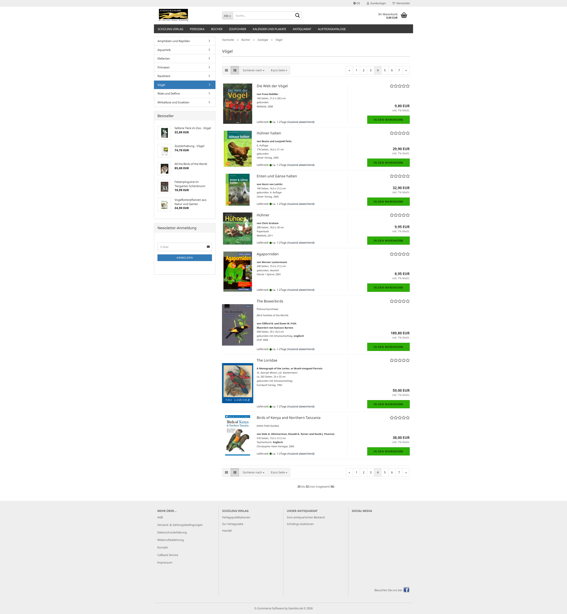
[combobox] (253, 70)
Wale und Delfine (168, 93)
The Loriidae (267, 360)
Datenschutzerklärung (172, 532)
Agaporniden (268, 254)
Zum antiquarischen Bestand (306, 517)
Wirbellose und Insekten (173, 102)
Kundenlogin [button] (377, 3)
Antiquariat (302, 29)
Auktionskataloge (332, 29)
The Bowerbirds (270, 301)
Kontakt (162, 547)
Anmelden (185, 258)
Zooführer (237, 29)
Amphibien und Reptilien (173, 41)
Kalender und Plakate (269, 29)
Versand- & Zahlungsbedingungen (180, 525)
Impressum (164, 562)
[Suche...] (297, 16)
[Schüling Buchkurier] (186, 15)
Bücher (216, 29)
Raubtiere (163, 76)
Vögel (161, 85)
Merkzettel (402, 3)
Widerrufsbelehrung (170, 540)
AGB (160, 517)
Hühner (263, 215)
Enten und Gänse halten (277, 176)
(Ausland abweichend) (301, 122)
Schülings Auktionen (300, 524)
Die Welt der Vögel (272, 85)
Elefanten (163, 58)
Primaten (163, 67)
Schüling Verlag (170, 29)
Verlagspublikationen (236, 517)
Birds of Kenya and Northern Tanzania (288, 417)
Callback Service (167, 555)
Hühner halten (269, 133)
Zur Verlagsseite (232, 524)
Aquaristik (164, 50)
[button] (356, 3)
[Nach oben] (554, 607)
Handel (227, 531)
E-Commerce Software (269, 608)
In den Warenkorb (388, 120)
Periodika (197, 29)
